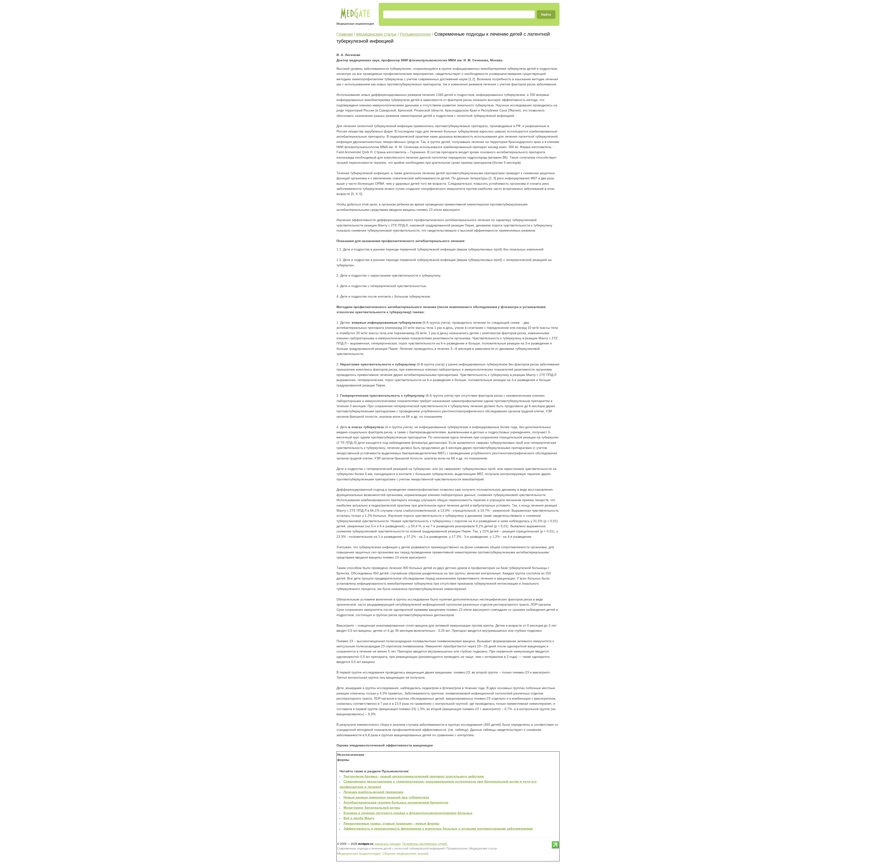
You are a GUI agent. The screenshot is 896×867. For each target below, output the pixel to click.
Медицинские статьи (376, 34)
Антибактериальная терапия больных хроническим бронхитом (395, 802)
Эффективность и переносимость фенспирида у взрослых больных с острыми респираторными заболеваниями (438, 828)
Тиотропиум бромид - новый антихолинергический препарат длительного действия (413, 776)
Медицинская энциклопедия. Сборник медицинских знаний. (383, 853)
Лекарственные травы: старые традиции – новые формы (391, 823)
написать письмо (387, 844)
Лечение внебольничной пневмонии (373, 792)
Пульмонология (415, 34)
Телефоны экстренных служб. (425, 844)
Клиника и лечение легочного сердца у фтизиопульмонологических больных (407, 813)
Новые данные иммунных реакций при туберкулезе (386, 797)
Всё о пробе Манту (358, 818)
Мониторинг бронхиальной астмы (371, 807)
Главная (344, 34)
